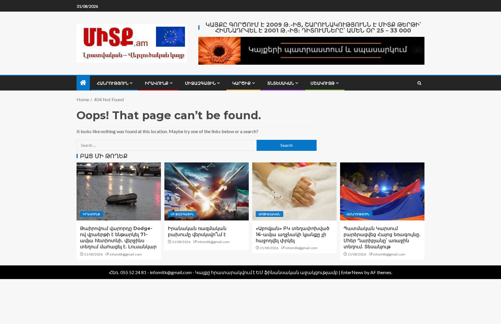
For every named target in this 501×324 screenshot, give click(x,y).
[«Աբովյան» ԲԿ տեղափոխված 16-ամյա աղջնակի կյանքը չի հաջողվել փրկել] (294, 191)
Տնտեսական (280, 83)
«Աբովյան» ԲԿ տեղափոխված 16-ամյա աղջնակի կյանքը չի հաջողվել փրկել (292, 235)
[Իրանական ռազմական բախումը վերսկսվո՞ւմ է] (206, 191)
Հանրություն (112, 83)
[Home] (83, 83)
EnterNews (352, 272)
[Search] (419, 83)
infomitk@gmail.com (126, 254)
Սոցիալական (269, 214)
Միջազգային (200, 83)
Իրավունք (156, 83)
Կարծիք (241, 83)
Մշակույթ (323, 83)
